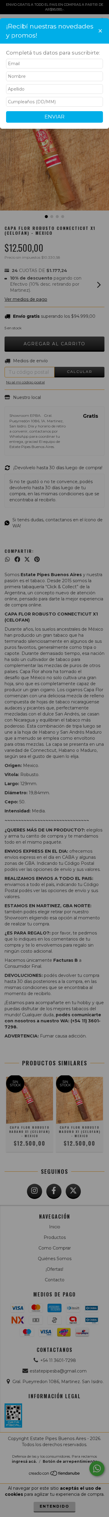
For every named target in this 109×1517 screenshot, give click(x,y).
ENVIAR (54, 117)
